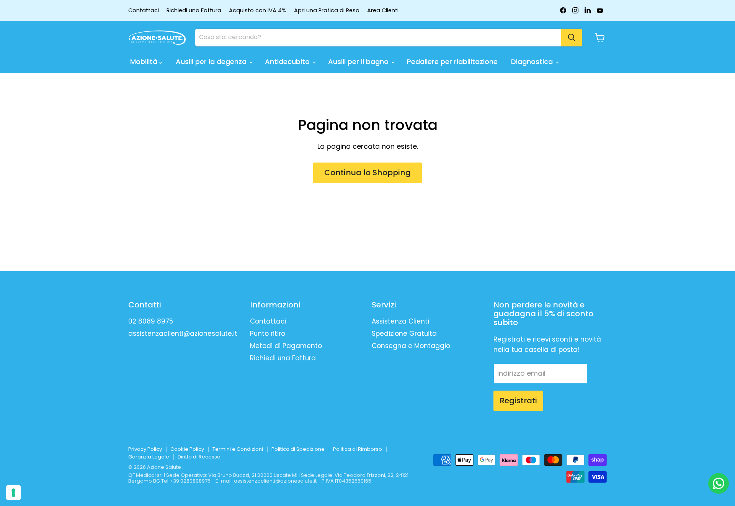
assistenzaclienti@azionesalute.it (182, 333)
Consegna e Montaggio (411, 345)
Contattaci (143, 10)
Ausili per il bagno (359, 61)
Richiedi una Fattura (194, 10)
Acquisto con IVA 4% (257, 10)
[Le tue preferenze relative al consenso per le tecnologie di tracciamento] (13, 492)
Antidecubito (288, 61)
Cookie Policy (187, 449)
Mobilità (144, 61)
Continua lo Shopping (367, 172)
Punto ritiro (267, 333)
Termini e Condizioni (237, 449)
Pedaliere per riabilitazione (452, 61)
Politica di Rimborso (357, 449)
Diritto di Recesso (199, 456)
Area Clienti (383, 10)
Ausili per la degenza (212, 61)
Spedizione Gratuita (404, 333)
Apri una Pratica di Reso (326, 10)
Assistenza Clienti (400, 321)
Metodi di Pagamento (286, 345)
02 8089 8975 (150, 321)
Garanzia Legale (148, 456)
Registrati (518, 400)
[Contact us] (718, 483)
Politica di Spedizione (298, 449)
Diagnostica (533, 61)
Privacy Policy (145, 449)
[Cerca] (571, 37)
